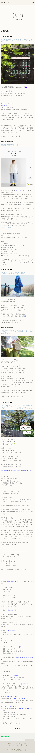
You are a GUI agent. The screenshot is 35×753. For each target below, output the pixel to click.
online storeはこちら (7, 227)
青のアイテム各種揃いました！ (14, 273)
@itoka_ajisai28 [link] (12, 610)
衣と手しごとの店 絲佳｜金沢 (13, 749)
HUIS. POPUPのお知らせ (11, 145)
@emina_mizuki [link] (24, 708)
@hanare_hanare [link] (13, 581)
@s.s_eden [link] (11, 630)
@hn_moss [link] (22, 647)
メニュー (6, 2)
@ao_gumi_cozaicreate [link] (21, 698)
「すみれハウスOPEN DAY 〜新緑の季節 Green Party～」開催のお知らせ (16, 407)
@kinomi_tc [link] (24, 683)
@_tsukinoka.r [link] (15, 675)
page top (30, 739)
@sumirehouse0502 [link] (13, 470)
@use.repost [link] (28, 470)
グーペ (17, 750)
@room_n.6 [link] (12, 696)
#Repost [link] (4, 470)
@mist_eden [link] (12, 706)
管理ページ (23, 750)
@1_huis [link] (4, 105)
